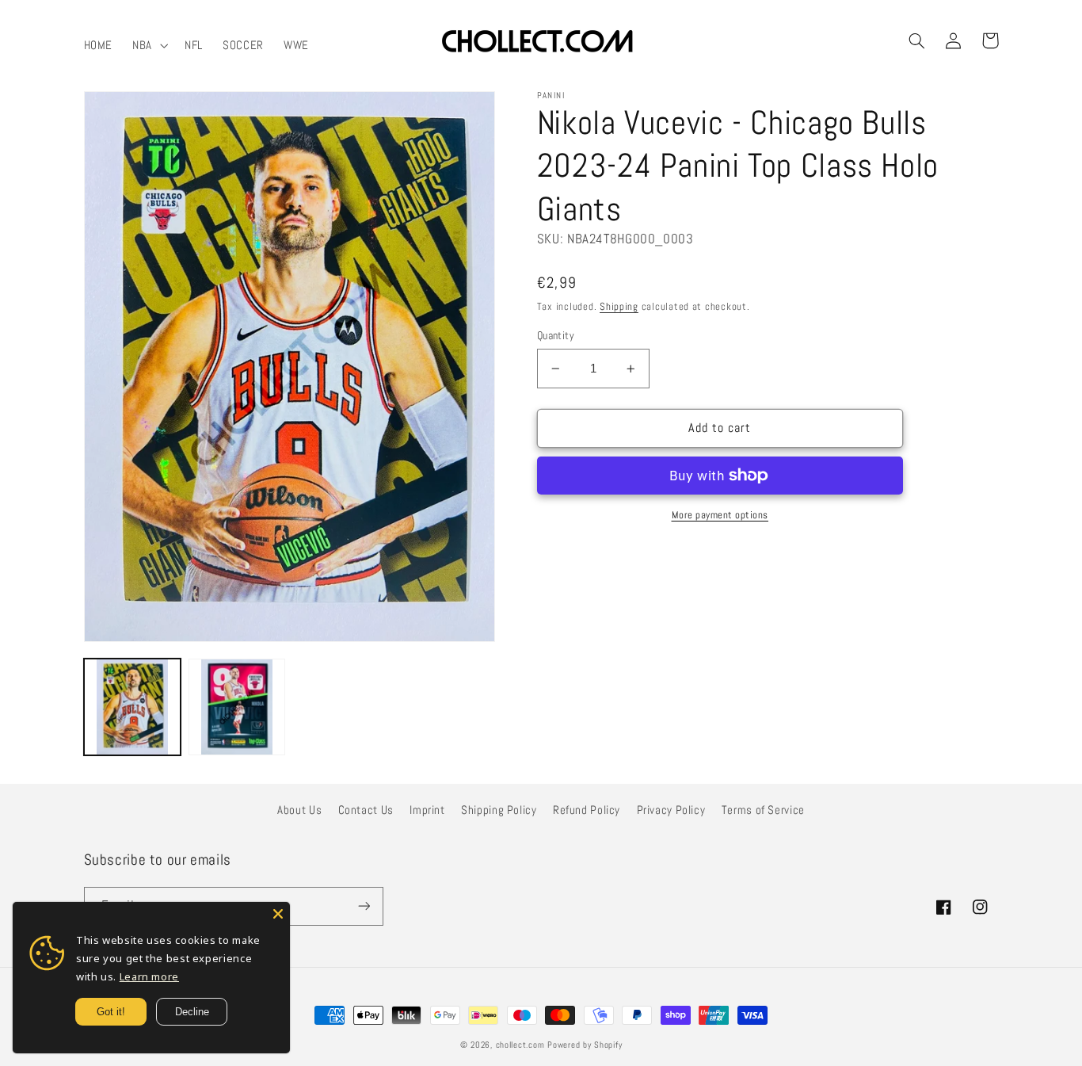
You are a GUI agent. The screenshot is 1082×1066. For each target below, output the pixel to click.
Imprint (427, 810)
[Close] (278, 914)
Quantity (555, 335)
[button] (149, 45)
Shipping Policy (498, 810)
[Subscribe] (363, 906)
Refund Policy (586, 810)
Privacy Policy (671, 810)
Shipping (619, 306)
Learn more (149, 976)
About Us (299, 810)
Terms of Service (763, 810)
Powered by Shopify (584, 1045)
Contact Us (366, 810)
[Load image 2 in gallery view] (237, 707)
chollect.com (520, 1045)
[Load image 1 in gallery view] (132, 707)
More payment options (720, 515)
